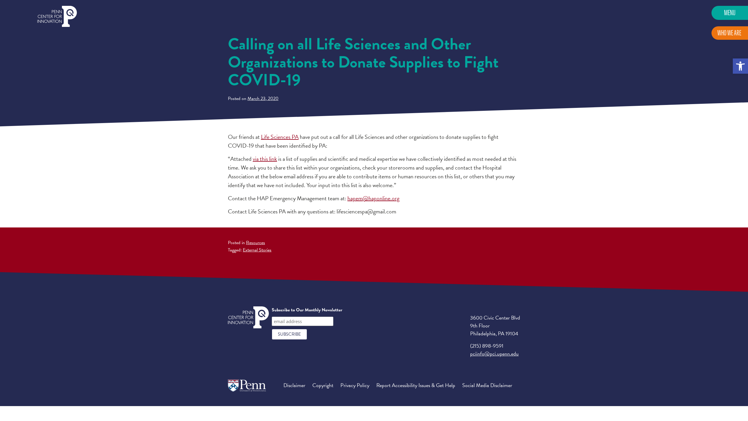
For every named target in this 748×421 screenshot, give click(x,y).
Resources (255, 242)
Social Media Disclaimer (487, 385)
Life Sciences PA (280, 136)
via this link (265, 158)
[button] (740, 66)
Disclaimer (294, 385)
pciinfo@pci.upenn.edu (494, 354)
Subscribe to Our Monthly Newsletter (307, 309)
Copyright (322, 385)
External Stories (257, 249)
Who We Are (729, 33)
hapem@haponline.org (373, 198)
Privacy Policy (354, 385)
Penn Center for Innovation (57, 16)
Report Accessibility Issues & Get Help (415, 385)
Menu (729, 13)
